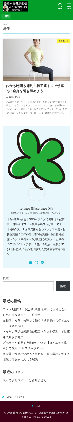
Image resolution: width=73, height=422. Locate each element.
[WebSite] (30, 262)
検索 (6, 278)
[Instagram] (36, 262)
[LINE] (42, 262)
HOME (6, 16)
